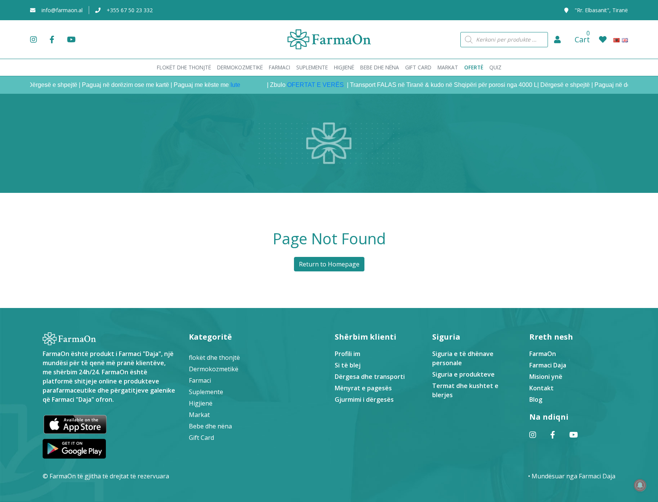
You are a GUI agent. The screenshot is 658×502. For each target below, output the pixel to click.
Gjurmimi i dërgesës (364, 399)
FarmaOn (542, 354)
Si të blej (348, 365)
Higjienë (200, 403)
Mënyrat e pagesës (363, 388)
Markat (199, 415)
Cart (582, 39)
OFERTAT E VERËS (306, 85)
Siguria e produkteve (463, 374)
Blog (535, 399)
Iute (225, 85)
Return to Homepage (329, 264)
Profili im (347, 354)
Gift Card (201, 437)
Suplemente (206, 392)
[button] (557, 39)
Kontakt (541, 388)
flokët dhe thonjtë (214, 357)
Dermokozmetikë (213, 369)
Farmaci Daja (547, 365)
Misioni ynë (545, 376)
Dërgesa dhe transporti (370, 376)
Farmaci (200, 380)
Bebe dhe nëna (210, 426)
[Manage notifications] (640, 485)
